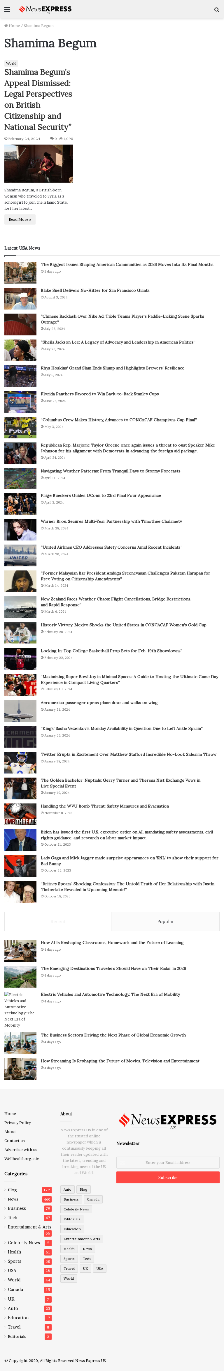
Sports (14, 1261)
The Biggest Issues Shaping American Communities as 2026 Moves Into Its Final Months (127, 264)
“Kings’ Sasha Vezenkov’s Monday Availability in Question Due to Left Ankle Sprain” (122, 728)
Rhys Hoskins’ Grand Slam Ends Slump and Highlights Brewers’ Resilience (112, 368)
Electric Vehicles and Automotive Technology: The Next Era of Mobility (110, 994)
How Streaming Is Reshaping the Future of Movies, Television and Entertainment (120, 1061)
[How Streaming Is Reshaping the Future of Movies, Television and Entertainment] (20, 1069)
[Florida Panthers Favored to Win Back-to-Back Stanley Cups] (20, 402)
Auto (13, 1308)
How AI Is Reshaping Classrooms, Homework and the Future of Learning (112, 942)
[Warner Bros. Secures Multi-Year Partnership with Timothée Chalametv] (20, 529)
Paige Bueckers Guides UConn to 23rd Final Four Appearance (101, 495)
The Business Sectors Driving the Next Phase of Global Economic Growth (113, 1035)
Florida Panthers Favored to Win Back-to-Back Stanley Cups (100, 393)
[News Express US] (45, 9)
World (11, 63)
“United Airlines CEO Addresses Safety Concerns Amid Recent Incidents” (111, 547)
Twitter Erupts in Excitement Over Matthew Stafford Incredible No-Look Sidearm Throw (128, 754)
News (13, 1199)
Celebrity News (24, 1242)
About (10, 1131)
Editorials (17, 1336)
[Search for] (217, 11)
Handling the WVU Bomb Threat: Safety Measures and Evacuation (105, 806)
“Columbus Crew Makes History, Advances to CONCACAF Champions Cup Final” (119, 419)
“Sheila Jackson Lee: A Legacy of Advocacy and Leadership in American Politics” (118, 342)
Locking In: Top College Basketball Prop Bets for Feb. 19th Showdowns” (111, 650)
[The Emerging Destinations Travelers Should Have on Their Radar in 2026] (20, 977)
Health (14, 1252)
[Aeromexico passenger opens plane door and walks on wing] (20, 711)
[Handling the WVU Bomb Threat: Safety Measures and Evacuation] (20, 814)
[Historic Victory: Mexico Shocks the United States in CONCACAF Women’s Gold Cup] (20, 633)
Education (18, 1317)
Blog (12, 1189)
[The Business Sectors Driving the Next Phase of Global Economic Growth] (20, 1043)
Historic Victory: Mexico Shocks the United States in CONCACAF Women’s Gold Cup (123, 624)
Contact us (14, 1140)
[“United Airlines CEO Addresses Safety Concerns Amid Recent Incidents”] (20, 555)
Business (17, 1208)
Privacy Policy (17, 1122)
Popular (165, 921)
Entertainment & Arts (29, 1227)
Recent (57, 921)
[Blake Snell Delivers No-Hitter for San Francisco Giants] (20, 299)
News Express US (90, 1360)
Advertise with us (20, 1149)
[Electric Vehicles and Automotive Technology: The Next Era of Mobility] (20, 1010)
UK (11, 1299)
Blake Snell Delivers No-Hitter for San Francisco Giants (95, 290)
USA (12, 1270)
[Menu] (7, 11)
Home (14, 25)
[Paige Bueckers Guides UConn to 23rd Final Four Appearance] (20, 504)
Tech (12, 1217)
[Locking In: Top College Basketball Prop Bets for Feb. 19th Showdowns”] (20, 659)
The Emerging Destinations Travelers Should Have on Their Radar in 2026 (113, 968)
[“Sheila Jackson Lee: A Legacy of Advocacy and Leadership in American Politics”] (20, 350)
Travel (14, 1327)
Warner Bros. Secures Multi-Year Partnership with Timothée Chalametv (111, 521)
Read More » (20, 219)
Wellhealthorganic (21, 1158)
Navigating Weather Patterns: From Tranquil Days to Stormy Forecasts (111, 471)
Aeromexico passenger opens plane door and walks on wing (99, 702)
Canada (15, 1289)
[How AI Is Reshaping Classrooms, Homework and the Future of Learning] (20, 951)
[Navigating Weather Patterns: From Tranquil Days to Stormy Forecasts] (20, 478)
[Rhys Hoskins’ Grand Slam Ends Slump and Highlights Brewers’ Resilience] (20, 376)
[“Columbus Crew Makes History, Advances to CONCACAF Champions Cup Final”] (20, 427)
